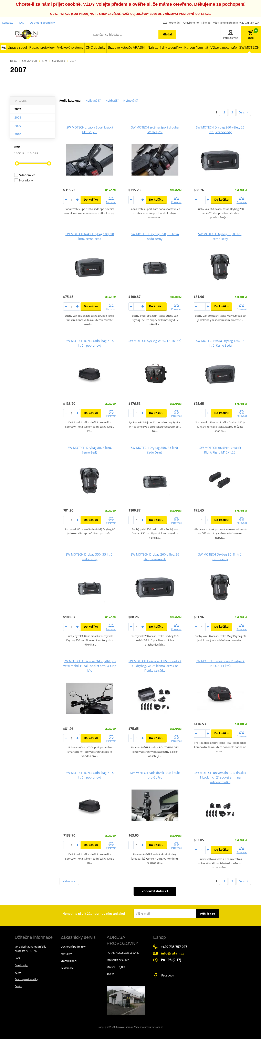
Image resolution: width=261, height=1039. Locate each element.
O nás (18, 986)
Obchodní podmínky (42, 22)
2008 (17, 117)
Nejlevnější (93, 100)
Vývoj (18, 972)
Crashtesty (21, 965)
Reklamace (67, 968)
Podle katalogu (70, 100)
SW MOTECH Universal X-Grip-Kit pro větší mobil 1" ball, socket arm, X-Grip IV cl (89, 665)
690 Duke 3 (58, 61)
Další (242, 112)
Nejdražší (111, 100)
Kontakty (7, 22)
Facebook (167, 975)
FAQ (21, 22)
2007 (17, 109)
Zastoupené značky (26, 979)
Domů (13, 61)
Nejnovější (130, 100)
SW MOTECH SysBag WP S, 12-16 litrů (154, 341)
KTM (44, 61)
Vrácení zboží (68, 961)
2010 (17, 134)
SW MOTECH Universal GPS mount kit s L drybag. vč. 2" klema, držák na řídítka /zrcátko (154, 665)
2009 (17, 126)
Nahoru (68, 881)
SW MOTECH (29, 61)
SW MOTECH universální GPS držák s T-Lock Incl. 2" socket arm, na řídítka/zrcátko (220, 777)
